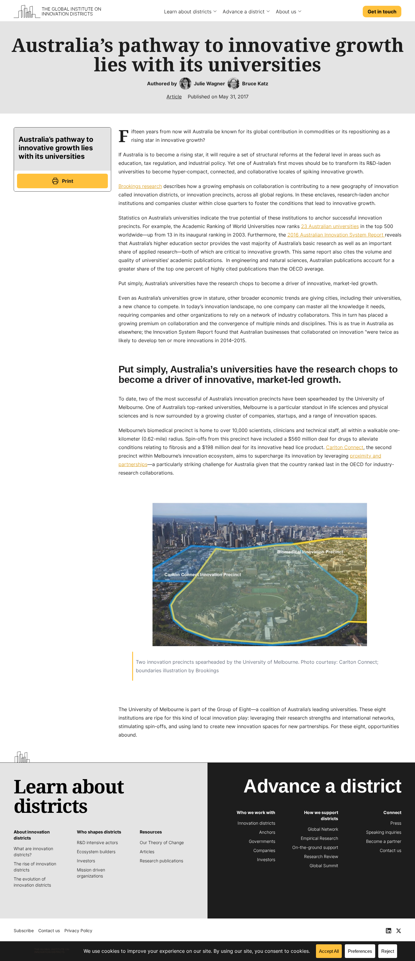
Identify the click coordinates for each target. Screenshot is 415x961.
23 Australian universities (330, 226)
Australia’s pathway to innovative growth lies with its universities (56, 148)
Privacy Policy (78, 930)
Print (67, 181)
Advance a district (244, 12)
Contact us (49, 930)
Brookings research (140, 186)
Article (174, 97)
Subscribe (24, 930)
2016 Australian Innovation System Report (336, 235)
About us (286, 12)
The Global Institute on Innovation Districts (71, 11)
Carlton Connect (344, 447)
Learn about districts (187, 12)
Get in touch (382, 12)
